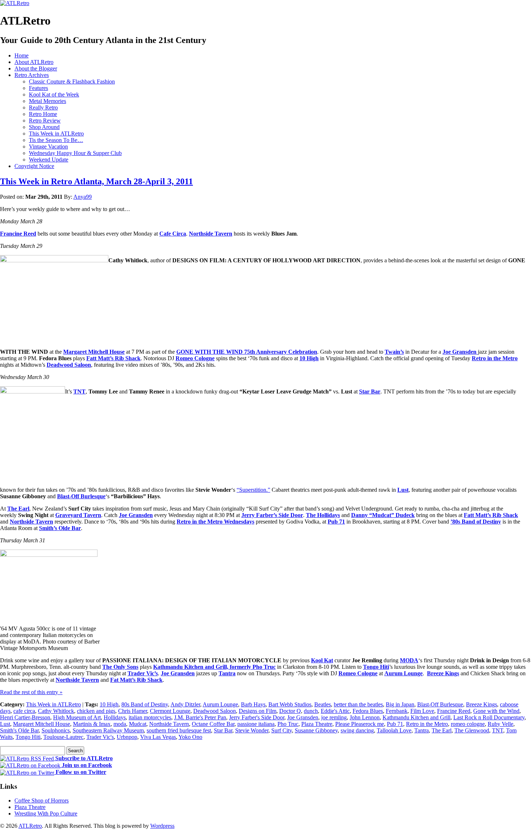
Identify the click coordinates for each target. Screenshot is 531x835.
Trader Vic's (100, 737)
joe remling (334, 717)
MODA (409, 660)
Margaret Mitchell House (94, 352)
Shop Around (44, 127)
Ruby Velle (500, 724)
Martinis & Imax (92, 724)
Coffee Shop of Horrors (41, 800)
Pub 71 (395, 724)
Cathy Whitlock (56, 711)
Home (21, 55)
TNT (79, 391)
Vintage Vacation (48, 146)
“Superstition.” (253, 490)
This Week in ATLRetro (56, 133)
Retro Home (43, 114)
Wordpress (162, 826)
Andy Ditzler (185, 704)
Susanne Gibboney (316, 730)
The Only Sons (120, 667)
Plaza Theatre (316, 724)
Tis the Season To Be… (56, 140)
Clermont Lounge (170, 711)
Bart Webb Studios (289, 704)
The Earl (18, 508)
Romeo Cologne (195, 358)
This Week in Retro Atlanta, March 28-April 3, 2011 (96, 181)
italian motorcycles (150, 717)
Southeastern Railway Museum (108, 730)
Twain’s (394, 352)
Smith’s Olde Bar (60, 528)
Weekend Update (48, 159)
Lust (403, 490)
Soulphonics (56, 730)
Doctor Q (290, 711)
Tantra (227, 673)
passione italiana (256, 724)
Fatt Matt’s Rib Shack (113, 358)
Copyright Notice (34, 166)
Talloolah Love (394, 730)
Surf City (281, 730)
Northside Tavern (210, 234)
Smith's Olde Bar (19, 730)
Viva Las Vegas (158, 737)
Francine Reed (18, 234)
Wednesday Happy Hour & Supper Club (75, 153)
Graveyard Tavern (78, 515)
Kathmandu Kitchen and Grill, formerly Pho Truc (214, 667)
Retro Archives (31, 75)
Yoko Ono (190, 737)
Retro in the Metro (495, 358)
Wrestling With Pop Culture (45, 813)
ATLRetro (30, 826)
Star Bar (369, 391)
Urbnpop (127, 737)
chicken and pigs (96, 711)
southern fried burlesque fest (179, 730)
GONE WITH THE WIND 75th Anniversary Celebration (246, 352)
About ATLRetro (33, 62)
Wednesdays (239, 521)
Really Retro (43, 107)
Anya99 (82, 197)
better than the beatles (358, 704)
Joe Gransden (460, 352)
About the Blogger (35, 68)
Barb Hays (253, 704)
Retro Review (45, 120)
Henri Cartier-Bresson (25, 717)
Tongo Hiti (376, 667)
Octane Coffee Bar (213, 724)
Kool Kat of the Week (54, 94)
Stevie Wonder (251, 730)
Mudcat (137, 724)
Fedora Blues (368, 711)
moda (119, 724)
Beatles (322, 704)
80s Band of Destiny (144, 704)
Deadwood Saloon (69, 365)
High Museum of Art (77, 717)
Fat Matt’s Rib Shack (136, 680)
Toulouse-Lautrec (63, 737)
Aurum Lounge (403, 673)
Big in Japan (400, 704)
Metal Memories (47, 101)
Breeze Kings (443, 673)
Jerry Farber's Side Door (256, 717)
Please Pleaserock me (359, 724)
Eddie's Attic (335, 711)
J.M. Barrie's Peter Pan (200, 717)
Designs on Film (257, 711)
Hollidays (115, 717)
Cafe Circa (172, 234)
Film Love (422, 711)
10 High (309, 358)
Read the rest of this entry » (31, 692)
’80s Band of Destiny (475, 521)
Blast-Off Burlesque (81, 496)
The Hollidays (323, 515)
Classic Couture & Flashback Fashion (72, 81)
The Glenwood (471, 730)
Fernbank (396, 711)
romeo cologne (468, 724)
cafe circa (24, 711)
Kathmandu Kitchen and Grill (416, 717)
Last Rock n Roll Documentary (488, 717)
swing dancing (357, 730)
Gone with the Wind (496, 711)
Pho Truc (287, 724)
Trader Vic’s (143, 673)
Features (38, 88)
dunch (311, 711)
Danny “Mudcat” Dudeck (383, 515)
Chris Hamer (132, 711)
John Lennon (365, 717)
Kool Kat (322, 660)
